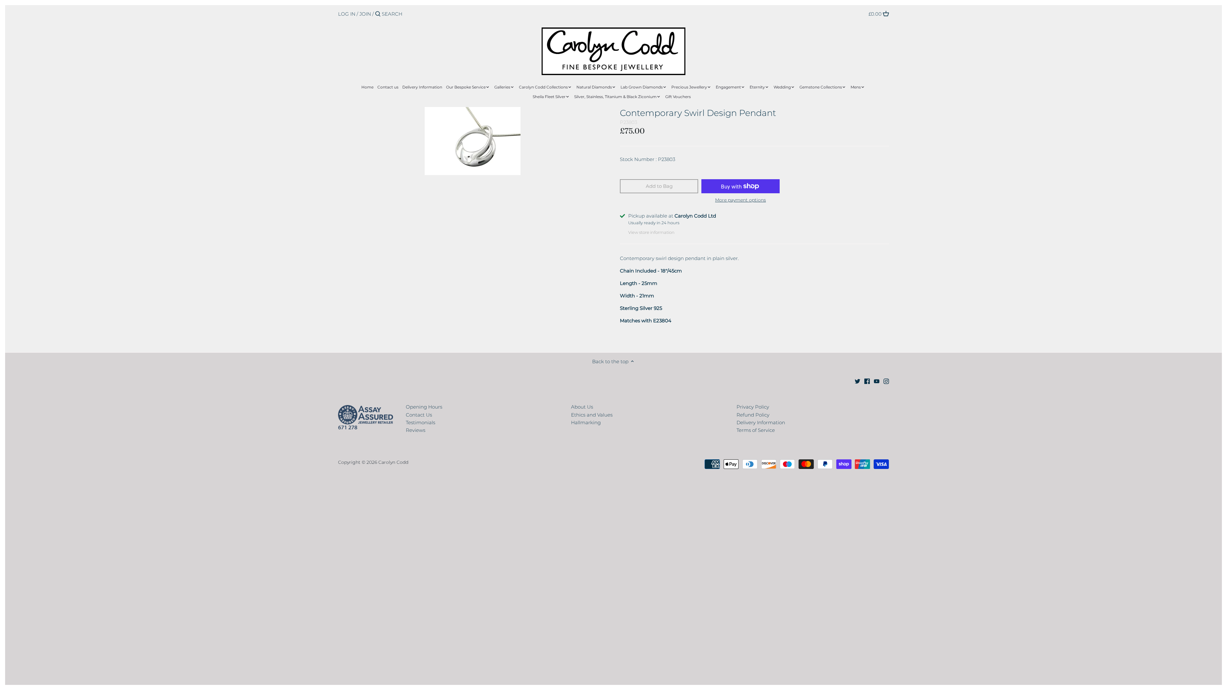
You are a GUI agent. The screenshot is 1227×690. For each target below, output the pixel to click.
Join (365, 14)
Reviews (415, 430)
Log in (346, 14)
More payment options (740, 200)
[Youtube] (876, 380)
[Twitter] (857, 380)
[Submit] (378, 14)
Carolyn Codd (393, 462)
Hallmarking (586, 422)
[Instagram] (886, 380)
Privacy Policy (753, 407)
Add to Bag (659, 186)
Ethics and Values (592, 415)
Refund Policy (753, 415)
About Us (582, 407)
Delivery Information (761, 422)
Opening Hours (424, 407)
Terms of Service (756, 430)
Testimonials (420, 422)
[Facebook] (867, 380)
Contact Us (419, 415)
